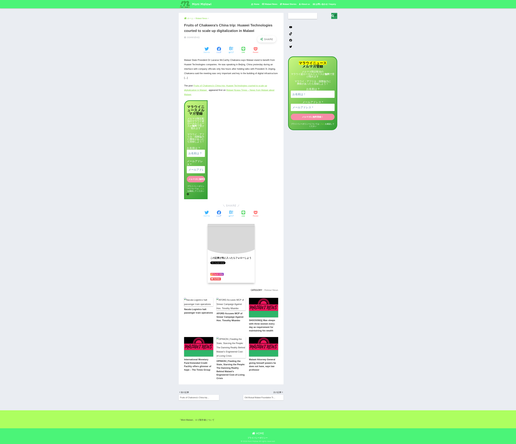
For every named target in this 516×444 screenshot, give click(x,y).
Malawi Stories (289, 4)
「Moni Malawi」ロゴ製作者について (196, 420)
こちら (201, 189)
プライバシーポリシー (258, 438)
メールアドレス (312, 102)
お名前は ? (193, 148)
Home (256, 4)
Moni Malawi (201, 4)
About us (305, 4)
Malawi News (271, 290)
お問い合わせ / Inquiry (326, 4)
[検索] (334, 16)
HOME (259, 433)
